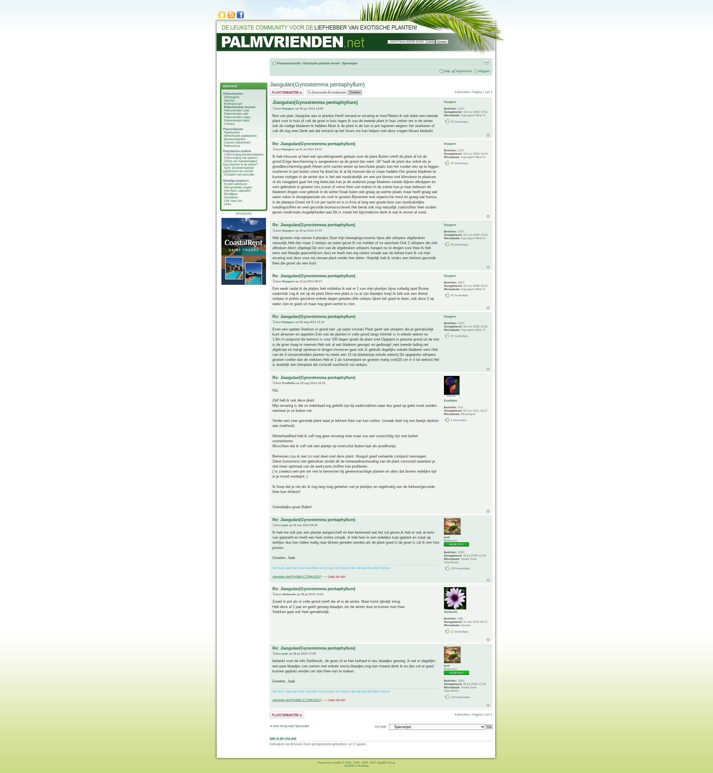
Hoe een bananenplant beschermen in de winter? (240, 162)
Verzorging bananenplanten (245, 154)
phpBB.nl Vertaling (356, 765)
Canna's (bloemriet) (237, 142)
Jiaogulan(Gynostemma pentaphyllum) (317, 84)
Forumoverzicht (289, 63)
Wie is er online (283, 738)
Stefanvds (289, 594)
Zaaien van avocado (240, 174)
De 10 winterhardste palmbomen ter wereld (238, 169)
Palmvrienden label (236, 120)
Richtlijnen (231, 194)
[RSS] (231, 18)
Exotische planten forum (321, 63)
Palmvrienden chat (236, 110)
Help (447, 71)
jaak (285, 525)
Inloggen (484, 71)
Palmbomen (232, 132)
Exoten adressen (235, 184)
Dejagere (288, 108)
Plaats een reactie (282, 90)
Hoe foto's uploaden (237, 190)
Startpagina (231, 97)
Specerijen (350, 63)
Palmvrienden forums (239, 107)
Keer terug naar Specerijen (291, 726)
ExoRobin (288, 383)
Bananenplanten (235, 139)
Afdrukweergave (487, 62)
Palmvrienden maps (237, 117)
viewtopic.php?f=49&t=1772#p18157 (296, 576)
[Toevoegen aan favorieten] (222, 18)
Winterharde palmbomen (240, 135)
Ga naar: (381, 726)
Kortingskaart (233, 103)
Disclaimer (231, 197)
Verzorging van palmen (242, 157)
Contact (229, 123)
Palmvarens (232, 145)
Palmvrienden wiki (236, 113)
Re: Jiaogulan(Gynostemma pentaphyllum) (313, 143)
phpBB (336, 762)
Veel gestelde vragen (238, 187)
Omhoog (488, 135)
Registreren (464, 71)
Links (227, 204)
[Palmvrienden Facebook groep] (240, 18)
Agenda (229, 100)
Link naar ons (233, 200)
